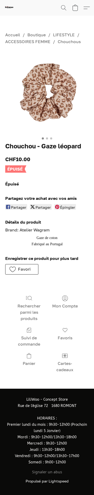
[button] (9, 8)
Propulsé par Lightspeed (47, 481)
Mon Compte (65, 305)
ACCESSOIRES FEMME (27, 41)
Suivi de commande (29, 341)
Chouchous (69, 41)
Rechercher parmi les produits (28, 312)
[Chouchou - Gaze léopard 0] (47, 92)
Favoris (65, 337)
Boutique (36, 34)
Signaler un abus (47, 471)
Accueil (12, 34)
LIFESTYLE (64, 34)
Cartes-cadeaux (64, 366)
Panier (29, 363)
